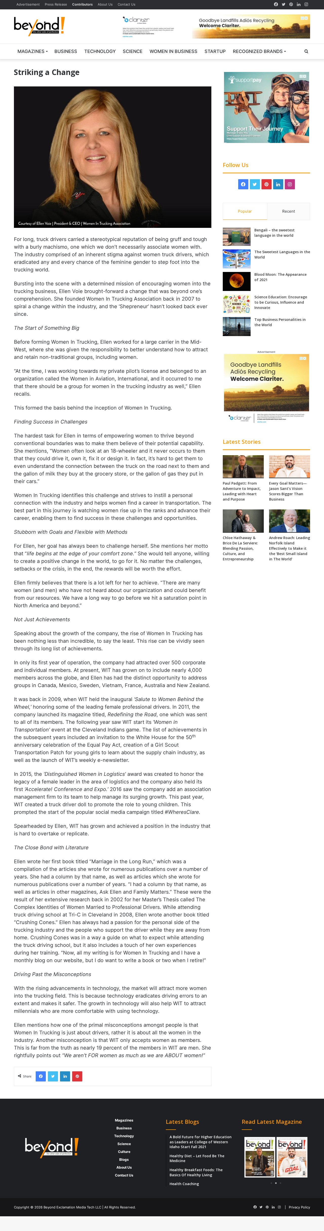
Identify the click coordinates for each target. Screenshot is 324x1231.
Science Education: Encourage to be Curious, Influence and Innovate (280, 302)
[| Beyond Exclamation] (39, 26)
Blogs (124, 1159)
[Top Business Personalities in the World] (237, 326)
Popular (245, 211)
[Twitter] (283, 4)
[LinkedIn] (298, 4)
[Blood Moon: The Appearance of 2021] (237, 281)
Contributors (82, 4)
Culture (124, 1152)
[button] (250, 1158)
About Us (105, 4)
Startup (215, 51)
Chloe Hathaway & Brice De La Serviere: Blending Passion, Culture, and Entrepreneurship (240, 548)
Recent (288, 211)
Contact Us (126, 4)
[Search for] (306, 51)
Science (133, 51)
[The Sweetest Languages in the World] (237, 258)
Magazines (31, 51)
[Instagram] (306, 4)
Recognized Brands (258, 51)
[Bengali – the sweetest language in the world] (237, 237)
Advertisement (28, 4)
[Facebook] (276, 4)
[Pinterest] (291, 4)
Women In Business (173, 51)
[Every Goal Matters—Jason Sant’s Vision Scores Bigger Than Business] (289, 466)
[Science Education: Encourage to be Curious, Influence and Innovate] (237, 304)
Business (65, 51)
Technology (100, 51)
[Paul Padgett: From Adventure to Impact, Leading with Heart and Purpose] (243, 466)
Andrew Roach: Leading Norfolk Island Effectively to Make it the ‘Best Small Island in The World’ (289, 548)
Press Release (56, 4)
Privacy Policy (299, 1207)
